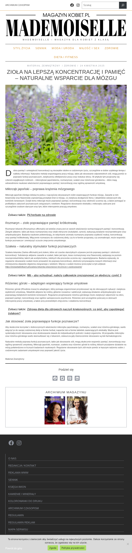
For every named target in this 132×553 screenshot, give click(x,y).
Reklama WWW (18, 472)
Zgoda (52, 547)
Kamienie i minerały (22, 494)
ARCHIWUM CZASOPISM (17, 5)
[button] (55, 378)
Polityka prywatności (73, 547)
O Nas (12, 458)
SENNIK (13, 479)
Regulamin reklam (21, 522)
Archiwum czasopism (23, 508)
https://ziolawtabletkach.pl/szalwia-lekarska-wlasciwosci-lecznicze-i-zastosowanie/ (43, 267)
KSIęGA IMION (17, 486)
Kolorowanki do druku (25, 501)
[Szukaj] (123, 5)
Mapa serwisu (18, 529)
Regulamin (16, 515)
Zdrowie (70, 66)
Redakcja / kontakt (22, 465)
